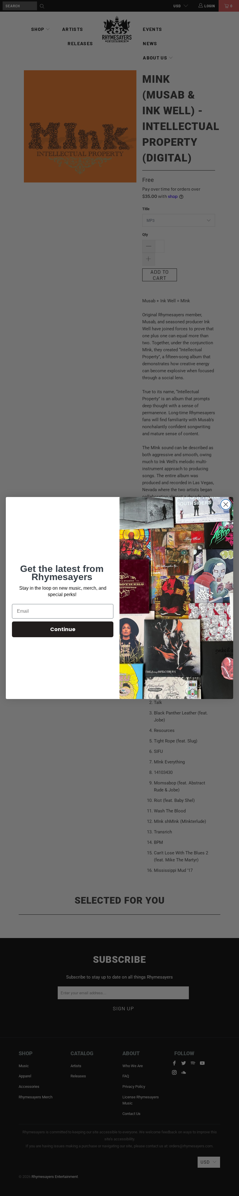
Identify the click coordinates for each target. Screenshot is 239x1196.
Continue (62, 629)
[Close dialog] (226, 504)
